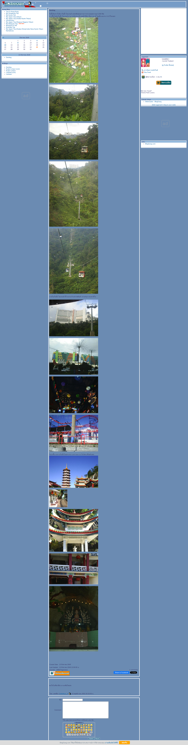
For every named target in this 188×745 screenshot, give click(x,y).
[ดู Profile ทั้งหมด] (168, 65)
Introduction (10, 20)
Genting (8, 57)
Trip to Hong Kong (12, 11)
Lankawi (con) (11, 72)
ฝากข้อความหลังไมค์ (151, 70)
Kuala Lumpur (11, 71)
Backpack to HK (11, 25)
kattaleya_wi (64, 693)
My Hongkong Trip (12, 13)
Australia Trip (10, 27)
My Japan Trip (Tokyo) (13, 17)
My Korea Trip (11, 15)
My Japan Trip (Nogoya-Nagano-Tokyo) (19, 22)
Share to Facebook (121, 672)
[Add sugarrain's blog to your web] (163, 105)
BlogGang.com (150, 144)
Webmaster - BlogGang (153, 101)
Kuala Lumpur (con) (13, 69)
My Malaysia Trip (12, 24)
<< (3, 37)
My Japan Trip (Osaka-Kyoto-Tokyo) (18, 18)
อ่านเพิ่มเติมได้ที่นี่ (111, 742)
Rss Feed (147, 72)
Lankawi (9, 74)
